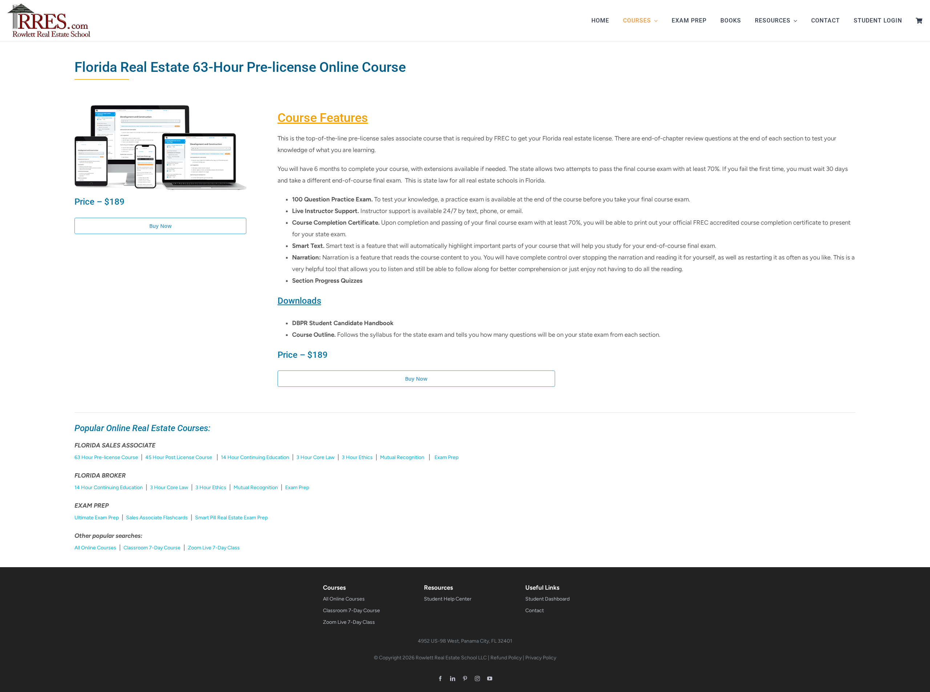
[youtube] (489, 678)
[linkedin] (452, 678)
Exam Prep (446, 457)
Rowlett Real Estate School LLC (451, 658)
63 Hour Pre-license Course (106, 457)
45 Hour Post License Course (178, 457)
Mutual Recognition (402, 457)
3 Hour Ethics (357, 457)
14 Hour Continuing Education (255, 457)
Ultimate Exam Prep (96, 518)
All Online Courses (95, 548)
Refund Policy (506, 658)
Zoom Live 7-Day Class (214, 548)
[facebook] (440, 678)
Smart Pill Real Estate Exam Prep (231, 518)
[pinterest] (465, 678)
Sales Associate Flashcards (157, 518)
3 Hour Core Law (315, 457)
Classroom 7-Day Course (152, 548)
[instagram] (477, 678)
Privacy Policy (540, 658)
